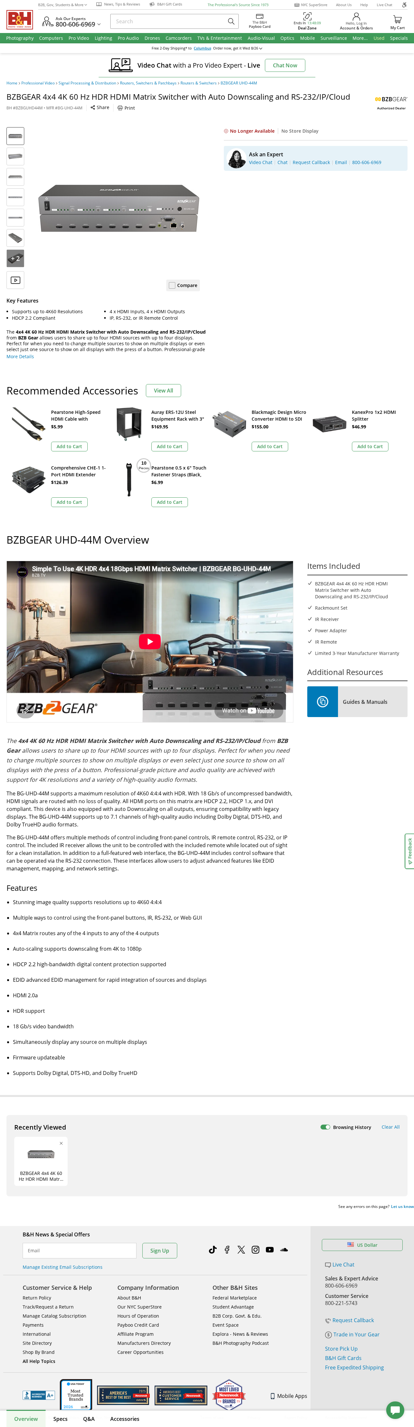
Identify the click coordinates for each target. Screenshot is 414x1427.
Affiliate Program (135, 1334)
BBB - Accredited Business (39, 1395)
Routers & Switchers (198, 83)
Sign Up (159, 1250)
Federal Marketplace (234, 1298)
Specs (60, 1418)
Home (11, 83)
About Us (344, 4)
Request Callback (353, 1320)
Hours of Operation (138, 1316)
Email (34, 1250)
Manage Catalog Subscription (54, 1316)
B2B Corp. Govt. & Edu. (237, 1316)
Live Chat (384, 4)
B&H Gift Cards (343, 1358)
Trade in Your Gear (356, 1334)
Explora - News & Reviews (240, 1334)
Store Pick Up (341, 1348)
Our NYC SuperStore (139, 1307)
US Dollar (367, 1245)
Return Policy (37, 1298)
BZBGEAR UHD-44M (239, 83)
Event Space (225, 1325)
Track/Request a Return (48, 1307)
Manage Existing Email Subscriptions (63, 1267)
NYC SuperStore (314, 4)
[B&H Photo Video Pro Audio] (22, 19)
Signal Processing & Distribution (87, 83)
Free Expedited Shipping (354, 1367)
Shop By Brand (39, 1352)
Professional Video (38, 83)
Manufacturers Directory (144, 1343)
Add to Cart (69, 446)
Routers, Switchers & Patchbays (148, 83)
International (37, 1334)
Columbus (202, 48)
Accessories (124, 1418)
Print (130, 108)
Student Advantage (233, 1307)
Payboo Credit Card (138, 1325)
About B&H (129, 1298)
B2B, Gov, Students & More (60, 4)
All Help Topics (39, 1361)
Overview (26, 1418)
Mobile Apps (292, 1395)
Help (364, 4)
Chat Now (285, 65)
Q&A (89, 1418)
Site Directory (37, 1343)
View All (163, 390)
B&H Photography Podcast (240, 1343)
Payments (33, 1325)
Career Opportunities (140, 1352)
